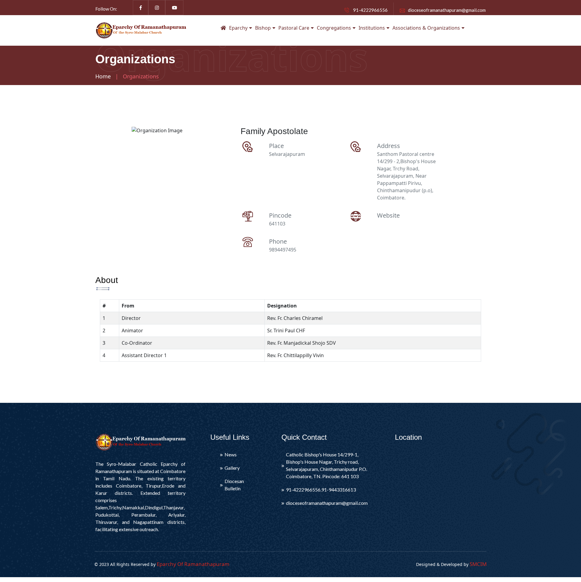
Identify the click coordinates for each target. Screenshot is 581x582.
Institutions (372, 28)
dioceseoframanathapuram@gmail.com (447, 10)
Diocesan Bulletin (234, 484)
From (128, 305)
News (231, 454)
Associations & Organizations (426, 28)
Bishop (263, 28)
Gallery (232, 468)
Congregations (334, 28)
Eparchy (238, 28)
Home (103, 76)
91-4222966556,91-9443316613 (321, 489)
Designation (282, 305)
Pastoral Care (293, 28)
